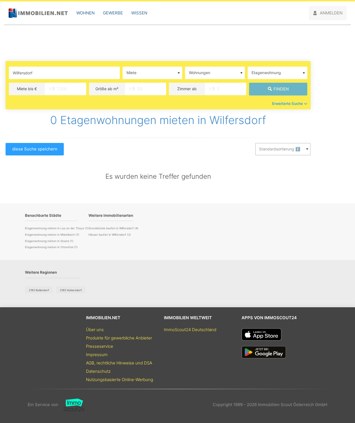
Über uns (95, 329)
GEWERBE (113, 13)
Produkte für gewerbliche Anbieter (119, 338)
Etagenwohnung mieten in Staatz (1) (49, 241)
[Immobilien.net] (38, 13)
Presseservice (99, 346)
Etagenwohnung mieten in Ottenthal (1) (51, 247)
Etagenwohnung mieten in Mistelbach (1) (52, 234)
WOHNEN (85, 13)
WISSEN (139, 13)
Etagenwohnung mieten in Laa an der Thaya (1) (56, 228)
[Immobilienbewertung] (71, 404)
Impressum (97, 354)
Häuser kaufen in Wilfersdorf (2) (109, 234)
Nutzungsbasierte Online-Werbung (119, 379)
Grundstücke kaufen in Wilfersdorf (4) (113, 228)
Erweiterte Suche (287, 103)
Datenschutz (98, 371)
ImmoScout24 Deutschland (190, 329)
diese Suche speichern (34, 149)
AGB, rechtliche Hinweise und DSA (119, 363)
